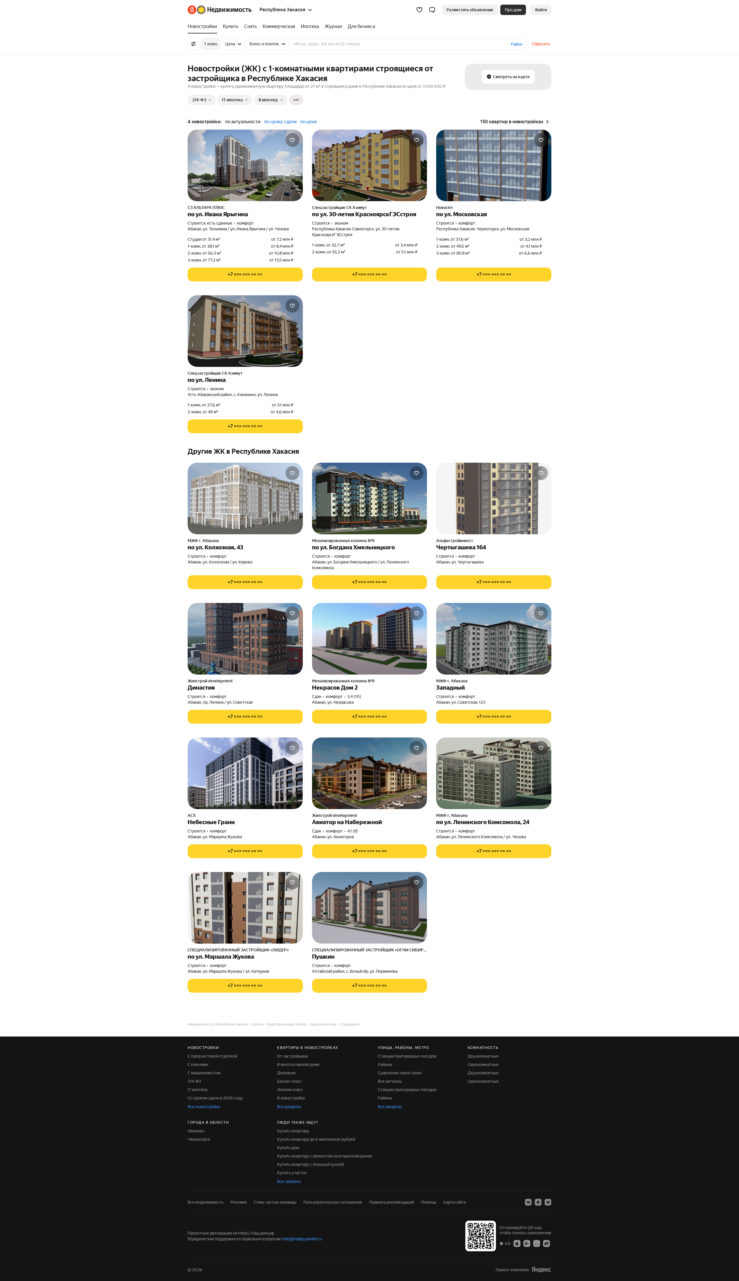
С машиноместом (204, 1073)
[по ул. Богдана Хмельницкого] (369, 498)
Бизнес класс (289, 1081)
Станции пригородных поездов (407, 1056)
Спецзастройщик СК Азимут (339, 207)
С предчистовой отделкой (212, 1056)
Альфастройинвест (454, 540)
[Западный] (493, 639)
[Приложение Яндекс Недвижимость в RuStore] (546, 1243)
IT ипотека (197, 1089)
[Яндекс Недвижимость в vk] (528, 1202)
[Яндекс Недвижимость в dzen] (538, 1202)
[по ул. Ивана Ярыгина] (245, 165)
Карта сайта (454, 1202)
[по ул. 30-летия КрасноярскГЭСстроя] (369, 165)
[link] (541, 10)
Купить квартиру (293, 1131)
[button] (432, 10)
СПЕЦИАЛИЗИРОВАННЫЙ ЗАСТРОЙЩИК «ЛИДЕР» (238, 950)
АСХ (192, 815)
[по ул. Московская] (493, 165)
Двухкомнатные (483, 1056)
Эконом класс (290, 1089)
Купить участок (292, 1172)
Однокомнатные (483, 1064)
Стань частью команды (274, 1202)
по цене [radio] (308, 121)
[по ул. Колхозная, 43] (245, 498)
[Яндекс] (541, 1269)
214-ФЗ (194, 1081)
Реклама (238, 1202)
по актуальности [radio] (243, 121)
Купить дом (288, 1147)
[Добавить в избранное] (292, 140)
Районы (385, 1064)
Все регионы (390, 1081)
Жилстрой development (210, 681)
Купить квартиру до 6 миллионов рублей (316, 1139)
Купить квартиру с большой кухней (310, 1164)
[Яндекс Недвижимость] (219, 9)
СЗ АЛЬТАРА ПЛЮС (206, 207)
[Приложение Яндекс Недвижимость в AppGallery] (536, 1243)
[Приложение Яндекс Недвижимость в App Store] (517, 1243)
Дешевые (286, 1073)
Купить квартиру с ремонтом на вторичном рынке (324, 1156)
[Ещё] (296, 100)
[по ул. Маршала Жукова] (245, 908)
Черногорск (199, 1139)
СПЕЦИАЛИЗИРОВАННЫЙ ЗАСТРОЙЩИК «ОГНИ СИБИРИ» (369, 950)
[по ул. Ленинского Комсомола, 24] (493, 773)
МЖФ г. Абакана (203, 540)
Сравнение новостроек (400, 1073)
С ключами (198, 1064)
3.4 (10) (354, 696)
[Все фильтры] (193, 44)
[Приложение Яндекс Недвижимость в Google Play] (526, 1243)
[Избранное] (419, 10)
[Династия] (245, 639)
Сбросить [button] (541, 44)
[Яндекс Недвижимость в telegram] (547, 1202)
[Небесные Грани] (245, 773)
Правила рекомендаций (391, 1202)
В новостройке (291, 1098)
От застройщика (292, 1056)
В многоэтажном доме (298, 1064)
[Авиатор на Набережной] (369, 773)
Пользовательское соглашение (332, 1202)
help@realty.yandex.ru (302, 1239)
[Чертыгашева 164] (493, 498)
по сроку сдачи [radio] (280, 121)
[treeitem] (204, 26)
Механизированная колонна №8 (343, 540)
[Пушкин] (369, 908)
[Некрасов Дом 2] (369, 639)
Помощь (428, 1202)
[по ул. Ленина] (245, 331)
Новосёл (444, 207)
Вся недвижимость (205, 1202)
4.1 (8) (352, 831)
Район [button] (516, 44)
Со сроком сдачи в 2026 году (215, 1098)
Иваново (196, 1131)
